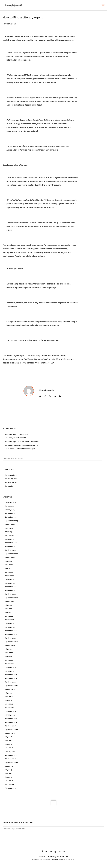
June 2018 (9, 740)
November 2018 (11, 722)
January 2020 (10, 671)
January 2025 (10, 510)
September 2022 (11, 554)
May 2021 (8, 612)
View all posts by (47, 390)
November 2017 (11, 755)
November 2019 (11, 678)
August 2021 (10, 601)
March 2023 (9, 535)
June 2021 (9, 609)
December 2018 (11, 719)
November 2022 (11, 546)
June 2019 (9, 697)
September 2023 (11, 521)
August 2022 (10, 557)
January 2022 (10, 583)
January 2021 (10, 627)
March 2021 (9, 620)
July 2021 (8, 605)
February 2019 (10, 711)
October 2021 (10, 594)
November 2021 (11, 590)
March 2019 (9, 708)
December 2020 (11, 631)
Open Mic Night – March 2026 (16, 434)
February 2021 (10, 623)
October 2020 (10, 638)
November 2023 (11, 517)
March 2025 (9, 506)
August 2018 (10, 733)
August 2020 (10, 645)
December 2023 (11, 513)
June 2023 (9, 528)
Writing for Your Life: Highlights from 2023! (22, 445)
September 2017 (11, 762)
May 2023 (8, 532)
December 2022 (11, 543)
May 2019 (8, 700)
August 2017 (10, 766)
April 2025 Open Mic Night (15, 438)
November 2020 (11, 634)
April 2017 (9, 781)
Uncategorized (11, 482)
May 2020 (8, 656)
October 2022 (10, 550)
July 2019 (8, 693)
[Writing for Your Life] (13, 5)
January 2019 (10, 715)
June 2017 (9, 773)
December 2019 (11, 675)
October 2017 (10, 759)
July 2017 (8, 770)
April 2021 (9, 616)
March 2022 (9, 576)
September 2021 (11, 598)
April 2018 (9, 748)
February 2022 (10, 579)
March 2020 (9, 664)
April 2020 (9, 660)
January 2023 (10, 539)
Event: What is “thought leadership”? (20, 449)
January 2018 (10, 751)
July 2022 (8, 561)
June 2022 (9, 565)
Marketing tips (10, 475)
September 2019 (11, 686)
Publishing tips (11, 479)
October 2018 (10, 726)
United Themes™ (68, 859)
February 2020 (10, 667)
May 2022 (8, 568)
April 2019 (9, 704)
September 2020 (11, 642)
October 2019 (10, 682)
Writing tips (9, 486)
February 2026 (10, 502)
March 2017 (9, 784)
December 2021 (11, 587)
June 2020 (9, 653)
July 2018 (8, 737)
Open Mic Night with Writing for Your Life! (22, 441)
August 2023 (10, 524)
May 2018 (8, 744)
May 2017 (8, 777)
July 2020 (8, 649)
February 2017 (10, 788)
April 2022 (9, 572)
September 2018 (11, 730)
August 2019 (10, 689)
